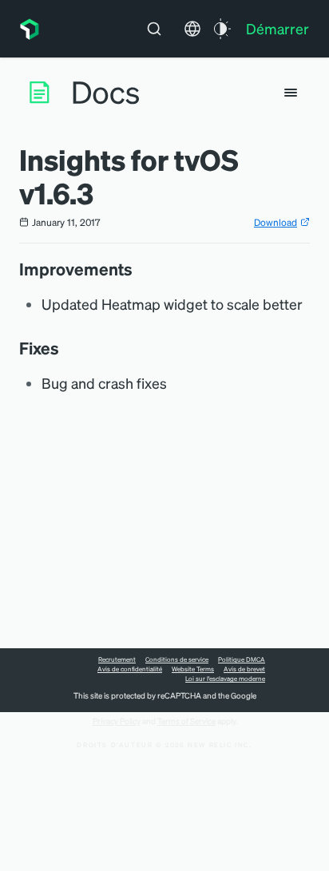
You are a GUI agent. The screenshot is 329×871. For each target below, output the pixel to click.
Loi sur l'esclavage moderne (225, 679)
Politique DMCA (241, 659)
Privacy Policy (117, 721)
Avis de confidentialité (129, 669)
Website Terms (193, 669)
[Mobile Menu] (291, 93)
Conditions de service (176, 659)
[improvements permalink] (141, 269)
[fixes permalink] (67, 348)
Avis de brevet (244, 669)
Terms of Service (186, 721)
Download (275, 222)
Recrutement (117, 659)
